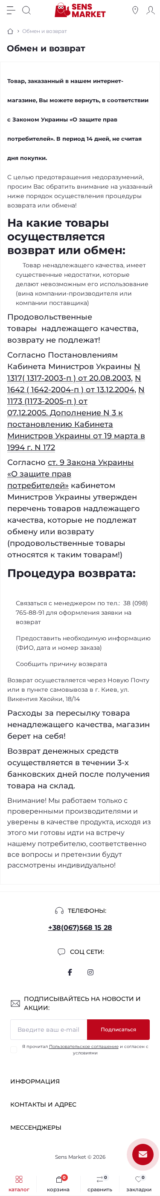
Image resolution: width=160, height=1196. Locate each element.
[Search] (26, 10)
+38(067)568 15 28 (80, 928)
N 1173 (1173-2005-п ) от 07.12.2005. (76, 401)
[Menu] (11, 10)
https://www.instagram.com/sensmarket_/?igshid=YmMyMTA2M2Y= (90, 972)
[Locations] (135, 10)
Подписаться (118, 1029)
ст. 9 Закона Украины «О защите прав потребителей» (70, 474)
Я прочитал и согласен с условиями (85, 1050)
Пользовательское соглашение (84, 1046)
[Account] (150, 10)
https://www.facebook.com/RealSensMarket (70, 972)
